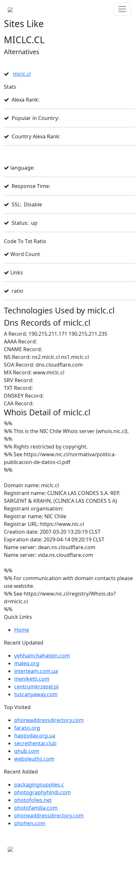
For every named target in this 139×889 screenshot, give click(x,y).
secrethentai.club (35, 743)
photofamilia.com (36, 807)
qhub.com (26, 751)
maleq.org (26, 663)
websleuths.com (34, 758)
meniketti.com (31, 678)
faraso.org (27, 727)
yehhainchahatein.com (42, 655)
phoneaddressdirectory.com (49, 720)
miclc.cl (22, 73)
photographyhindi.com (42, 792)
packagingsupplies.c (39, 784)
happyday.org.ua (34, 735)
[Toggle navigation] (122, 9)
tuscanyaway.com (36, 694)
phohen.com (29, 823)
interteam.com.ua (36, 671)
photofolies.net (33, 800)
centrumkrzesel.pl (36, 686)
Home (21, 629)
